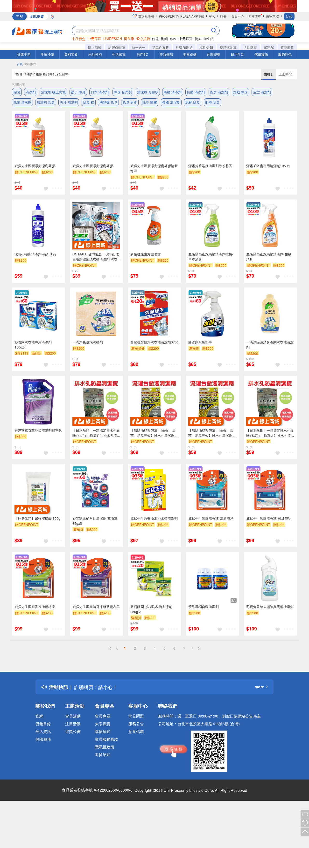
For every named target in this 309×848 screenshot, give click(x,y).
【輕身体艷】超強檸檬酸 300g (37, 518)
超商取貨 (287, 47)
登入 (212, 16)
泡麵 (164, 38)
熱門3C (142, 54)
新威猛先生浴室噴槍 (145, 254)
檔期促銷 (206, 47)
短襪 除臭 (240, 91)
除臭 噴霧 (149, 102)
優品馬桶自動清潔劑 (203, 606)
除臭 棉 (88, 102)
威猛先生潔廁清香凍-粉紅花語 (268, 518)
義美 (198, 38)
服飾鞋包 (285, 54)
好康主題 (24, 54)
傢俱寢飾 (261, 54)
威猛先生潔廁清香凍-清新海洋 (210, 518)
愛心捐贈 (143, 38)
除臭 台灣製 (123, 91)
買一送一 (138, 47)
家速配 (269, 47)
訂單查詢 (255, 16)
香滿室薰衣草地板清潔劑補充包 (38, 430)
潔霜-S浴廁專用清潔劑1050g (268, 165)
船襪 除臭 (212, 102)
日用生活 (237, 54)
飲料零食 (71, 54)
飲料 (173, 38)
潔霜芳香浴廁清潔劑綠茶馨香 (210, 165)
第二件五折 (160, 47)
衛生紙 (209, 38)
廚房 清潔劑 (219, 91)
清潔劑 (31, 91)
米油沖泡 (95, 54)
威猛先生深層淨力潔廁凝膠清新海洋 (154, 168)
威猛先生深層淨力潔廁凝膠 (34, 165)
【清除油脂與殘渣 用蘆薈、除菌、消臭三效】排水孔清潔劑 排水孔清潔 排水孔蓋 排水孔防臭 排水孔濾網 (154, 433)
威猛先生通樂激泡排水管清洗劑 (154, 518)
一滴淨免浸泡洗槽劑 (87, 342)
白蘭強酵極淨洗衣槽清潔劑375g (154, 342)
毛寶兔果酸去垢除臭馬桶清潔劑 (270, 606)
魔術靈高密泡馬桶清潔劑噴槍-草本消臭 (210, 256)
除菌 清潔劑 (22, 102)
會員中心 (237, 16)
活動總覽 (250, 47)
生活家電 (119, 54)
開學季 (129, 38)
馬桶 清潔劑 (173, 91)
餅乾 (155, 38)
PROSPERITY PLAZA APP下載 (181, 16)
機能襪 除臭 (108, 102)
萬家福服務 (145, 16)
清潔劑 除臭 (46, 102)
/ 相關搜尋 (30, 64)
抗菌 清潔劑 (196, 91)
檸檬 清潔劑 (171, 102)
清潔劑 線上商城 (53, 91)
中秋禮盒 (78, 38)
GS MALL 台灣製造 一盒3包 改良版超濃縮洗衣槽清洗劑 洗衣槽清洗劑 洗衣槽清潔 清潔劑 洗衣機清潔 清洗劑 (96, 257)
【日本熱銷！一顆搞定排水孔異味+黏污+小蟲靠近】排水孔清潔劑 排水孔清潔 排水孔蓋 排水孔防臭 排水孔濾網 (96, 433)
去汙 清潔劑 (69, 102)
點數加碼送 (184, 47)
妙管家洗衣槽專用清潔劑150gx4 (33, 344)
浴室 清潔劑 (262, 91)
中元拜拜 (94, 38)
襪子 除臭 (78, 91)
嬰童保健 (190, 54)
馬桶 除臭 (192, 102)
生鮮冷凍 (47, 54)
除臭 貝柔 (130, 102)
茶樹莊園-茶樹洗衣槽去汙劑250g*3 (151, 609)
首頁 (20, 64)
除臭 (17, 91)
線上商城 (94, 47)
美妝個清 (166, 54)
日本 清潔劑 (100, 91)
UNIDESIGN (112, 38)
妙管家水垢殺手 (200, 342)
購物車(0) (272, 16)
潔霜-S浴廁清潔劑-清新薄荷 (35, 254)
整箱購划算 (228, 47)
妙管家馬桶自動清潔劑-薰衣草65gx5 (95, 521)
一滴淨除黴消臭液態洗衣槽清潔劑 (270, 344)
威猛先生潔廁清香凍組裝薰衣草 (96, 606)
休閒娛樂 (213, 54)
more (259, 687)
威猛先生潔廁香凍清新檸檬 (34, 606)
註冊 (223, 16)
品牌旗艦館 (116, 47)
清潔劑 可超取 (147, 91)
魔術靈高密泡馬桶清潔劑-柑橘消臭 (268, 256)
